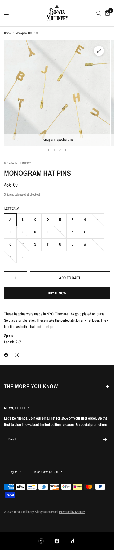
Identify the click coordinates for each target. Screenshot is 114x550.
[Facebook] (57, 541)
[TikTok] (73, 541)
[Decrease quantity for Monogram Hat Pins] (8, 278)
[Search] (98, 13)
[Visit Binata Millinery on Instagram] (18, 355)
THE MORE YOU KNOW (31, 386)
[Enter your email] (104, 439)
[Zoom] (99, 51)
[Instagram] (41, 541)
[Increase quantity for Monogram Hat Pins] (23, 278)
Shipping (9, 194)
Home (7, 33)
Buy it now (57, 293)
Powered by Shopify (72, 512)
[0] (106, 13)
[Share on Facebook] (7, 355)
